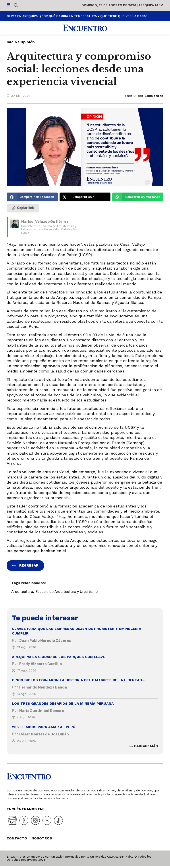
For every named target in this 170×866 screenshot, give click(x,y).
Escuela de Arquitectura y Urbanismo (67, 592)
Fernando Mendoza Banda (43, 687)
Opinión (28, 42)
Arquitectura (22, 592)
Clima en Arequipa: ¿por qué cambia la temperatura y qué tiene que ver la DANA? (77, 15)
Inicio (12, 42)
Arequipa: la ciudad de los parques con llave (58, 657)
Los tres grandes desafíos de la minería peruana (63, 703)
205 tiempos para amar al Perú (43, 727)
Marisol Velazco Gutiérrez (45, 222)
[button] (32, 197)
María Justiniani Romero (41, 711)
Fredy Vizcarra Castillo (40, 664)
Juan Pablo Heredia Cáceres (45, 640)
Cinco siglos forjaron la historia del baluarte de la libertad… (78, 680)
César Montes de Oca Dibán (44, 734)
